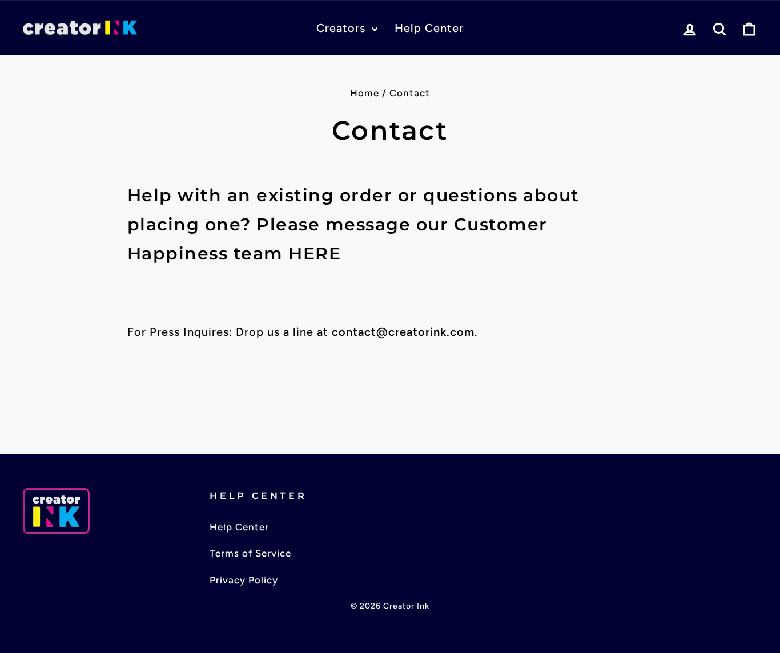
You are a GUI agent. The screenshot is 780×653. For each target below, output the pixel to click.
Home (364, 93)
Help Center (429, 28)
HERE (314, 253)
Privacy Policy (244, 580)
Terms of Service (250, 553)
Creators (342, 28)
